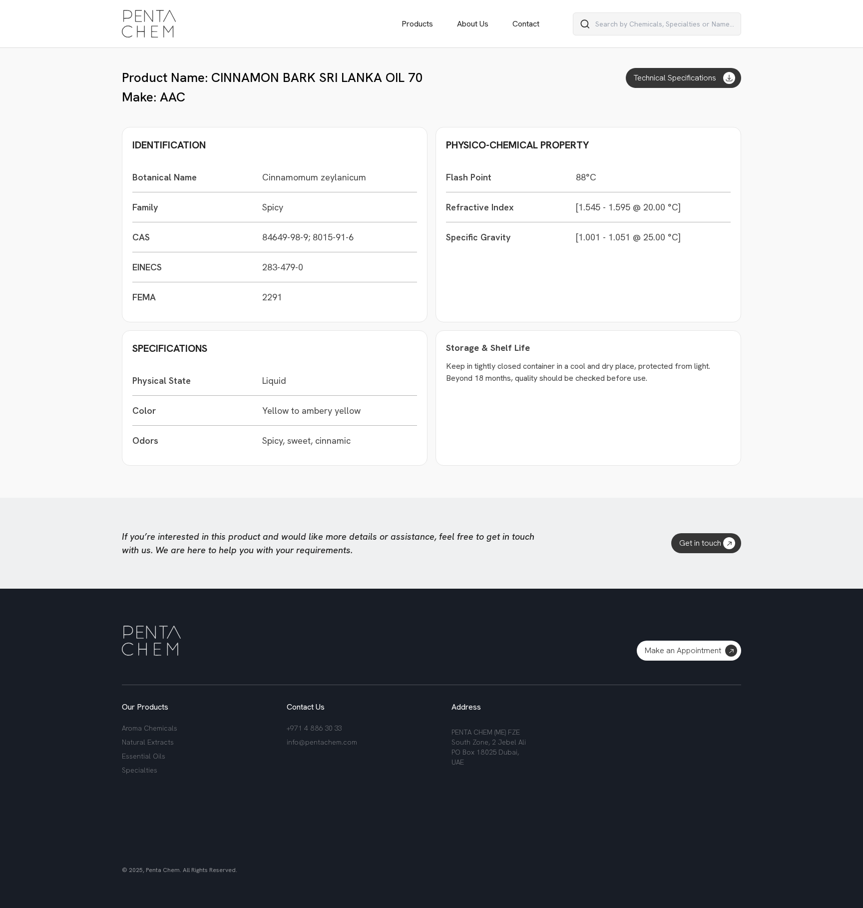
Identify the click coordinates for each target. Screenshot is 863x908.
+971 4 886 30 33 (314, 728)
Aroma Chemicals (149, 728)
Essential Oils (143, 756)
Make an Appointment (683, 650)
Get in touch (700, 543)
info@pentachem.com (322, 742)
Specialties (139, 770)
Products (417, 23)
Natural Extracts (148, 742)
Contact (525, 23)
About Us (472, 23)
